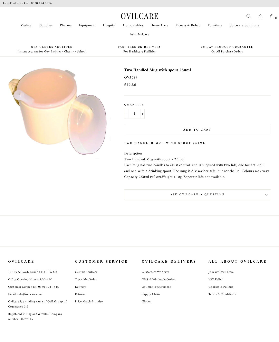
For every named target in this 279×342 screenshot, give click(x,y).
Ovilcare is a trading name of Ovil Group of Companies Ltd (37, 304)
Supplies (46, 25)
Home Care (160, 25)
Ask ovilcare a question (197, 194)
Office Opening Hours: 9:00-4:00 (30, 279)
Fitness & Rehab (188, 25)
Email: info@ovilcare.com (25, 294)
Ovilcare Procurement (156, 287)
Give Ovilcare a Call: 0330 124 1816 (27, 3)
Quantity (134, 105)
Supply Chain (151, 294)
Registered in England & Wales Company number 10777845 (35, 316)
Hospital (109, 25)
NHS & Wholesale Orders (159, 279)
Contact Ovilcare (86, 272)
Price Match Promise (89, 301)
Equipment (87, 25)
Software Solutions (244, 25)
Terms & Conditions (222, 294)
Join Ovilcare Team (221, 272)
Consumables (133, 25)
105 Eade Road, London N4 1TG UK (33, 272)
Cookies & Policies (221, 287)
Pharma (66, 25)
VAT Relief (216, 279)
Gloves (146, 301)
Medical (26, 25)
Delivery (80, 287)
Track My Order (86, 279)
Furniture (215, 25)
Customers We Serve (155, 272)
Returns (80, 294)
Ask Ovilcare (139, 34)
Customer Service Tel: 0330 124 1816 (33, 287)
